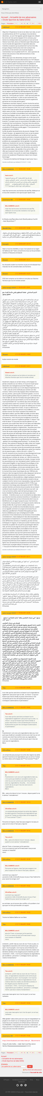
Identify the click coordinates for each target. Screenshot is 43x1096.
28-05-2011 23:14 (24, 244)
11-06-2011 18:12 (24, 765)
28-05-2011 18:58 (24, 228)
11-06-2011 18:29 (24, 964)
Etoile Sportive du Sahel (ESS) (16, 20)
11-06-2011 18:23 (24, 912)
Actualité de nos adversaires (23, 17)
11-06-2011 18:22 (24, 886)
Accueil (4, 17)
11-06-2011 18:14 (24, 802)
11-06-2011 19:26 (24, 1035)
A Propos (6, 1080)
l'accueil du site (36, 1072)
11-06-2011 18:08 (24, 750)
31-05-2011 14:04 (24, 354)
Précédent (10, 23)
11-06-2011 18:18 (24, 859)
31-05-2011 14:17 (24, 366)
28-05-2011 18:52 (24, 199)
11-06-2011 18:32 (24, 1003)
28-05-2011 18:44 (24, 169)
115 (39, 23)
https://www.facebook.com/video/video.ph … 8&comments (21, 1040)
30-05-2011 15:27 (24, 273)
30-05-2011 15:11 (24, 260)
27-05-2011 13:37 (24, 27)
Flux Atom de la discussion (33, 1070)
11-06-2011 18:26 (24, 924)
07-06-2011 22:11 (24, 556)
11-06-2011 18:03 (24, 707)
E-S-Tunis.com (10, 2)
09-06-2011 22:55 (24, 613)
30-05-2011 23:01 (24, 287)
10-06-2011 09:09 (24, 687)
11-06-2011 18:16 (24, 831)
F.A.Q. (31, 1080)
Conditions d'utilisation (19, 1080)
